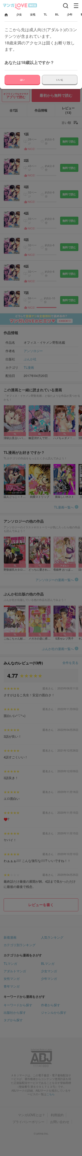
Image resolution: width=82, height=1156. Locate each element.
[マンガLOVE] (20, 6)
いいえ (59, 79)
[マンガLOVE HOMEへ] (6, 15)
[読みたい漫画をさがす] (65, 5)
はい (22, 79)
